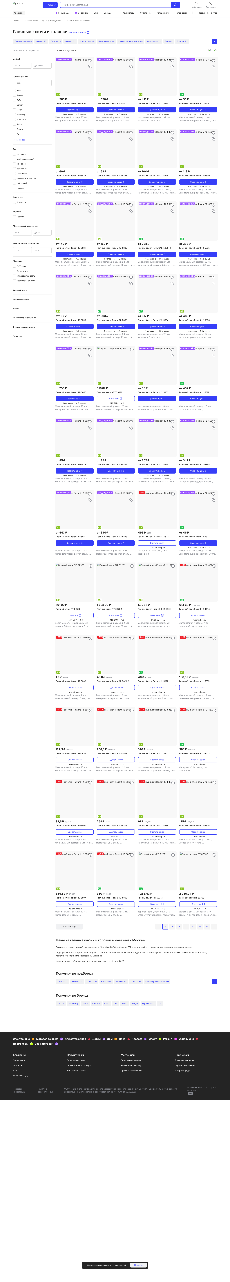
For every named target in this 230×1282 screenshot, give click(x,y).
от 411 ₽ (143, 99)
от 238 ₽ (143, 243)
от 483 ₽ (185, 316)
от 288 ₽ (185, 243)
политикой (121, 1265)
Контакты (17, 1065)
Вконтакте (18, 1075)
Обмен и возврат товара (78, 1065)
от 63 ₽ (101, 171)
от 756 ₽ (61, 388)
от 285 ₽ (61, 99)
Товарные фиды (182, 1070)
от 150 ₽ (102, 243)
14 (207, 926)
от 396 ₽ (102, 99)
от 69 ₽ (60, 171)
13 (200, 926)
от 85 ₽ (60, 460)
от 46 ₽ (184, 532)
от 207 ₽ (143, 460)
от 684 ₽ (102, 532)
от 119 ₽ (184, 171)
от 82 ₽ (101, 460)
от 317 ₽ (143, 316)
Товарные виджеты (184, 1060)
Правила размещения (131, 1070)
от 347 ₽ (185, 460)
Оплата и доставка (76, 1060)
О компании (19, 1060)
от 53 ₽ (143, 388)
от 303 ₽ (102, 316)
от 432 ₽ (185, 388)
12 (193, 926)
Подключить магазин (131, 1060)
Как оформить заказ (76, 1070)
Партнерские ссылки (185, 1065)
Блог (15, 1070)
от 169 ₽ (61, 316)
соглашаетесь (107, 1265)
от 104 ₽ (143, 171)
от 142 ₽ (61, 243)
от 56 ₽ (184, 99)
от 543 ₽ (61, 532)
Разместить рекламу (131, 1065)
